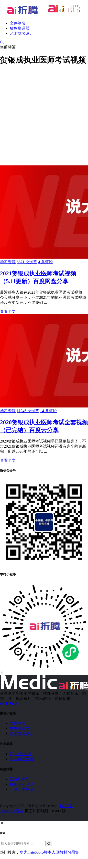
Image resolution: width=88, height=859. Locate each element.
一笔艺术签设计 (23, 789)
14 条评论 (48, 411)
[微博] (2, 703)
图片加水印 (19, 779)
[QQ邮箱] (17, 703)
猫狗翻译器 (19, 28)
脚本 (48, 852)
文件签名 (17, 23)
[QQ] (7, 703)
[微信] (12, 703)
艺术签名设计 (21, 33)
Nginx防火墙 (20, 754)
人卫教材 (59, 852)
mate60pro (35, 852)
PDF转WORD (21, 784)
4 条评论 (45, 262)
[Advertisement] (44, 114)
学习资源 (8, 262)
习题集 (73, 852)
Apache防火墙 (21, 759)
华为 (23, 852)
